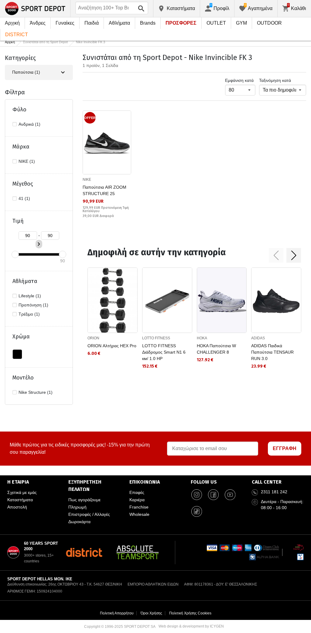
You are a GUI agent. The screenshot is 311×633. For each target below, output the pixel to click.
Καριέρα (137, 499)
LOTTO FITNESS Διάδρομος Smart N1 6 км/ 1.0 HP (164, 352)
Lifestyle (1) (30, 295)
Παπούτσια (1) (26, 72)
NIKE (87, 179)
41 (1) (24, 198)
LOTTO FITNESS (156, 338)
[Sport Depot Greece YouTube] (230, 495)
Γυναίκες (65, 23)
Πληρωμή (77, 507)
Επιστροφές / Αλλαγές (89, 514)
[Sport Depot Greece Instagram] (197, 495)
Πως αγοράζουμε (84, 499)
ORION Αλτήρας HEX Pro (111, 345)
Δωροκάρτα (79, 521)
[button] (276, 255)
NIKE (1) (27, 161)
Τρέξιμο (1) (29, 314)
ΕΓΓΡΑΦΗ (284, 448)
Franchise (139, 507)
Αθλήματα (119, 23)
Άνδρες (38, 23)
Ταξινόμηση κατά (275, 80)
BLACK (17, 354)
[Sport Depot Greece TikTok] (197, 511)
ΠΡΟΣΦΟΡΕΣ (181, 23)
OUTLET (216, 23)
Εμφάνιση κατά (239, 80)
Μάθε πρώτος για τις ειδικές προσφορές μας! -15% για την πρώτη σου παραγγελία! (80, 448)
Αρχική (12, 23)
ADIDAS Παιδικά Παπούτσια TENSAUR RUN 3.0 (272, 352)
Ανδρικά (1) (29, 124)
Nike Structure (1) (36, 392)
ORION (93, 338)
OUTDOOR (269, 23)
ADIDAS (258, 338)
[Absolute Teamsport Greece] (137, 552)
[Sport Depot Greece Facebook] (213, 495)
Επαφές (136, 492)
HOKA (202, 338)
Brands (148, 23)
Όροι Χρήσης (151, 613)
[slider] (15, 254)
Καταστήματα (20, 499)
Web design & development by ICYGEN (191, 626)
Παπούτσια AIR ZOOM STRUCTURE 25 (104, 190)
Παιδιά (91, 23)
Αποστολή (17, 507)
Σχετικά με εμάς (22, 492)
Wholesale (139, 514)
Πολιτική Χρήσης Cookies (190, 613)
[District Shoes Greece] (84, 552)
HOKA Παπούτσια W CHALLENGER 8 (216, 349)
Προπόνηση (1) (33, 305)
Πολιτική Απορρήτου (117, 613)
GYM (241, 23)
